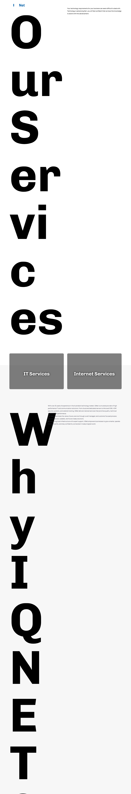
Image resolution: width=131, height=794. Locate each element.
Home (39, 4)
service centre (81, 4)
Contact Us (97, 4)
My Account (111, 4)
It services (63, 4)
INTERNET (48, 4)
